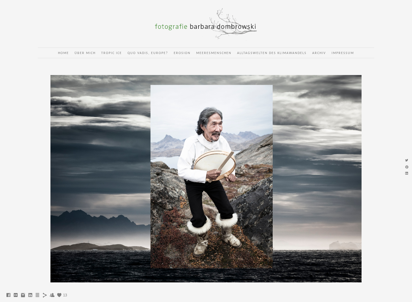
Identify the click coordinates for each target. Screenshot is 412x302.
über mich (85, 53)
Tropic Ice (111, 53)
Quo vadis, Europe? (148, 53)
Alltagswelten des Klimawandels (272, 53)
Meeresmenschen (214, 53)
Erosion (182, 53)
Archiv (319, 53)
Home (63, 53)
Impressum (343, 53)
